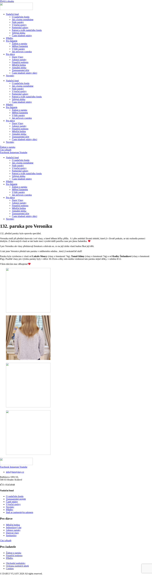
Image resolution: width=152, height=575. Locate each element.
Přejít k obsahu (7, 1)
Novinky (10, 75)
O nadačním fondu (20, 17)
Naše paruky (18, 22)
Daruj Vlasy (17, 57)
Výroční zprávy (19, 25)
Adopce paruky (19, 59)
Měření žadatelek (20, 46)
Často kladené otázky (22, 35)
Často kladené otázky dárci (24, 73)
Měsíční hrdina (19, 65)
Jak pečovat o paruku (22, 51)
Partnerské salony (20, 27)
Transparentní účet (20, 70)
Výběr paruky (18, 49)
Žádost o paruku (19, 43)
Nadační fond (12, 14)
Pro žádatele (11, 41)
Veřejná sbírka (18, 33)
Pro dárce (10, 54)
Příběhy (9, 38)
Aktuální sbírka (19, 67)
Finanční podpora (20, 62)
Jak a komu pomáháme (22, 19)
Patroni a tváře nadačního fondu (27, 30)
